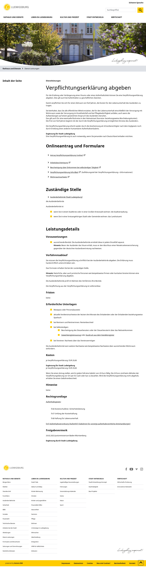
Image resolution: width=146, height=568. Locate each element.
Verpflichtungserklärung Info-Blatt (64, 172)
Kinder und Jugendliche (38, 500)
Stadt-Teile (34, 482)
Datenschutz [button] (78, 563)
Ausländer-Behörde (9, 500)
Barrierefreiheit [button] (119, 563)
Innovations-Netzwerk (124, 487)
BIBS (4, 510)
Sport (61, 505)
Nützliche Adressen (9, 551)
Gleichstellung (35, 537)
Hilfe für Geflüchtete (37, 546)
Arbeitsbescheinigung (59, 162)
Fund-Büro (6, 496)
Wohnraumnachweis (58, 177)
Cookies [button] (90, 563)
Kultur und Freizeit (69, 17)
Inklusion (34, 551)
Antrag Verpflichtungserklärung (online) (66, 155)
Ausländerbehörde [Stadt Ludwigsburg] (66, 197)
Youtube (131, 469)
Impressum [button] (66, 563)
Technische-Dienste (9, 523)
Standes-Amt (7, 491)
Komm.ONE (18, 563)
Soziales (5, 514)
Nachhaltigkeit (93, 487)
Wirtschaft (116, 17)
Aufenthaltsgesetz (53, 402)
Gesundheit (35, 510)
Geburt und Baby (36, 487)
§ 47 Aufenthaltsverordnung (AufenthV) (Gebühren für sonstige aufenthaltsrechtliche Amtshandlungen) (88, 424)
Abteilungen (6, 533)
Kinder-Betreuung (37, 491)
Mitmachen (35, 533)
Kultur (62, 496)
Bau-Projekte (93, 491)
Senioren (34, 514)
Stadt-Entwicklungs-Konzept (98, 482)
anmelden (53, 563)
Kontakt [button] (132, 563)
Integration (35, 542)
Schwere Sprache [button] (136, 2)
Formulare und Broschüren (11, 542)
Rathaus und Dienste (13, 17)
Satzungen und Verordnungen (12, 546)
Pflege (33, 519)
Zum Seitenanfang (140, 562)
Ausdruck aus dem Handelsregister (100, 335)
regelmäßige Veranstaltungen (69, 482)
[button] (16, 7)
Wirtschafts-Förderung (124, 482)
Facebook (126, 469)
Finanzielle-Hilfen (36, 505)
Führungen (63, 487)
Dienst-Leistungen (8, 537)
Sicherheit (6, 505)
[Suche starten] (140, 10)
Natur (62, 500)
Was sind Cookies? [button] (103, 563)
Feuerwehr (6, 519)
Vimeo (136, 469)
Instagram (141, 469)
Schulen (33, 496)
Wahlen (5, 487)
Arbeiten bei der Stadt (10, 528)
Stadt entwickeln (95, 17)
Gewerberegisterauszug (71, 335)
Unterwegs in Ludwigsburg (40, 528)
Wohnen (34, 523)
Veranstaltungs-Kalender (68, 491)
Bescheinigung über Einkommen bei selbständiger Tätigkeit (74, 167)
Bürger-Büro (7, 482)
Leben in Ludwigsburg (41, 17)
